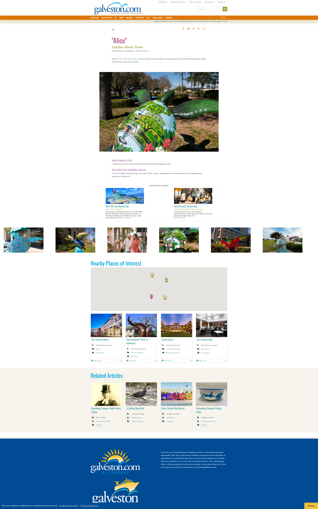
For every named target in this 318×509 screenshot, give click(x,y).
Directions (143, 51)
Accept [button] (311, 506)
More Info (97, 360)
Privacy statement (89, 506)
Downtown (100, 353)
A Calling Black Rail (135, 408)
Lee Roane (171, 417)
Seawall (177, 353)
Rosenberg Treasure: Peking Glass (209, 410)
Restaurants (176, 349)
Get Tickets (178, 217)
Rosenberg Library (103, 421)
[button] (151, 296)
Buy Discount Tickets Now (186, 206)
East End (134, 356)
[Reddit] (194, 29)
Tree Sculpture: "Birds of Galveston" (137, 341)
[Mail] (204, 29)
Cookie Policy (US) (68, 506)
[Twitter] (188, 29)
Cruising (170, 421)
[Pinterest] (199, 29)
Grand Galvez (167, 339)
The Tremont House (100, 339)
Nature (134, 421)
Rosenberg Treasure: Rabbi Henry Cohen (106, 410)
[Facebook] (183, 29)
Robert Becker (137, 417)
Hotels (98, 349)
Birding (141, 421)
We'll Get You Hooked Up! (117, 206)
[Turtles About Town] (23, 229)
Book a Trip (124, 217)
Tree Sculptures (137, 352)
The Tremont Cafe (204, 339)
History (99, 425)
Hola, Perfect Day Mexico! (173, 408)
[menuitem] (163, 2)
